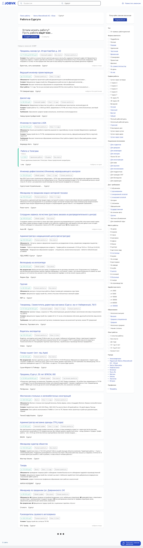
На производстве (116, 283)
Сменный (113, 110)
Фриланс (113, 63)
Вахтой (113, 113)
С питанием (114, 203)
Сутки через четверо (118, 80)
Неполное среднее (117, 325)
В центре (113, 247)
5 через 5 (113, 92)
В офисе (113, 241)
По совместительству (118, 66)
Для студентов (115, 144)
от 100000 (114, 306)
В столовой (114, 274)
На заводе (114, 265)
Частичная (114, 51)
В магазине (114, 238)
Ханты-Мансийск (116, 365)
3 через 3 (113, 86)
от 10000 (113, 297)
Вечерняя (113, 104)
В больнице (114, 277)
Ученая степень (116, 328)
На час (112, 72)
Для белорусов (115, 178)
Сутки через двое (116, 134)
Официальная (115, 206)
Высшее (113, 316)
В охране (113, 232)
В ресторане (115, 262)
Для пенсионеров (116, 169)
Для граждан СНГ (116, 175)
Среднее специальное (118, 319)
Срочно (113, 215)
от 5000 (113, 294)
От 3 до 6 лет (115, 348)
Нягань (112, 376)
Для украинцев (115, 181)
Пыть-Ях (113, 372)
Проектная (114, 60)
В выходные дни (116, 128)
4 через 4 (113, 89)
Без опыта (114, 339)
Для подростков (116, 172)
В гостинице (114, 253)
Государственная (116, 209)
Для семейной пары (117, 221)
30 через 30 (114, 101)
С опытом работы (116, 336)
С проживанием (116, 191)
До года (113, 342)
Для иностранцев (116, 160)
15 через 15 (114, 98)
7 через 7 (113, 95)
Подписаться (120, 20)
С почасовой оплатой (118, 197)
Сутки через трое (116, 137)
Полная (113, 42)
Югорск (112, 381)
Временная (114, 54)
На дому (113, 229)
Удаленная (114, 48)
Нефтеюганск (114, 367)
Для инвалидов (115, 150)
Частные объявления (118, 218)
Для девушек (115, 147)
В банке (113, 244)
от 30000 (113, 300)
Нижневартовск (115, 358)
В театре (113, 280)
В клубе (113, 268)
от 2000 (113, 291)
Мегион (112, 374)
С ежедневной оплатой (118, 194)
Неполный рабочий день (119, 122)
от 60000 (113, 303)
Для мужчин (114, 166)
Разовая (113, 45)
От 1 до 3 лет (115, 345)
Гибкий (113, 116)
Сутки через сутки (117, 131)
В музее (113, 256)
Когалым (113, 370)
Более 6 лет (114, 351)
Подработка (114, 39)
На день (113, 69)
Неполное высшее (117, 313)
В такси (113, 235)
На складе (114, 259)
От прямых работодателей (120, 32)
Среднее (113, 322)
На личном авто (116, 212)
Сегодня (113, 200)
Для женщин (115, 153)
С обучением (115, 188)
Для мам (113, 163)
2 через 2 (113, 83)
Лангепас (113, 379)
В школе (113, 271)
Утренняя (113, 125)
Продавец (113, 389)
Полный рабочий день (118, 119)
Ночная (113, 107)
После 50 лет (115, 156)
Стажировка (114, 57)
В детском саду (116, 250)
